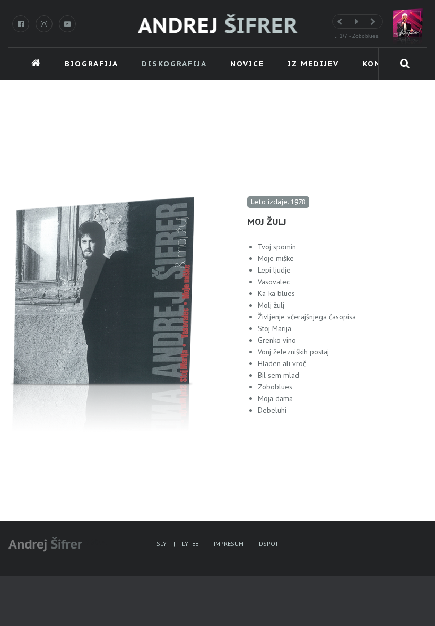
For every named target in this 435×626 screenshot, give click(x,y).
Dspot (269, 543)
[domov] (218, 25)
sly (161, 543)
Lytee (190, 543)
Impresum (228, 543)
